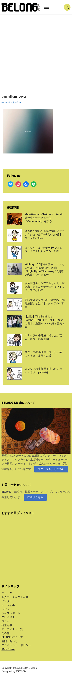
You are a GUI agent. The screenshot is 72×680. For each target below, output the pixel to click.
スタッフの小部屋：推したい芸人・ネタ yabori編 (43, 370)
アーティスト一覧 (12, 629)
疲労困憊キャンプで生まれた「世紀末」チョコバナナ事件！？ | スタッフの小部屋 (45, 287)
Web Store (8, 649)
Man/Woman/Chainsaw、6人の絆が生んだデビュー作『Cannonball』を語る (44, 218)
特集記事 (7, 625)
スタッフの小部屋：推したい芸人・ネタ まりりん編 (43, 354)
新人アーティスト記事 (15, 597)
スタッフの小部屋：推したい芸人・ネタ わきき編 (43, 337)
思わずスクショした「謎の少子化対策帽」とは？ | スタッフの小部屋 (45, 303)
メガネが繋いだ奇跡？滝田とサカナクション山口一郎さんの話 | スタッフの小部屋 (45, 234)
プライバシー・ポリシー (16, 645)
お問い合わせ (10, 641)
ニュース (7, 593)
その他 (6, 633)
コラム (6, 621)
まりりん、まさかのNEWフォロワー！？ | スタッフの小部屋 (43, 249)
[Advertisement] (36, 57)
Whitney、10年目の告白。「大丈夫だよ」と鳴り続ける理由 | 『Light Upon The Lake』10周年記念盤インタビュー (44, 269)
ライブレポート (11, 613)
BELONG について (12, 637)
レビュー (7, 609)
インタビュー (10, 601)
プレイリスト (10, 617)
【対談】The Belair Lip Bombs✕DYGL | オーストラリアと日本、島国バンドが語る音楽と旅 (45, 321)
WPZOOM (21, 671)
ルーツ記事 (8, 605)
